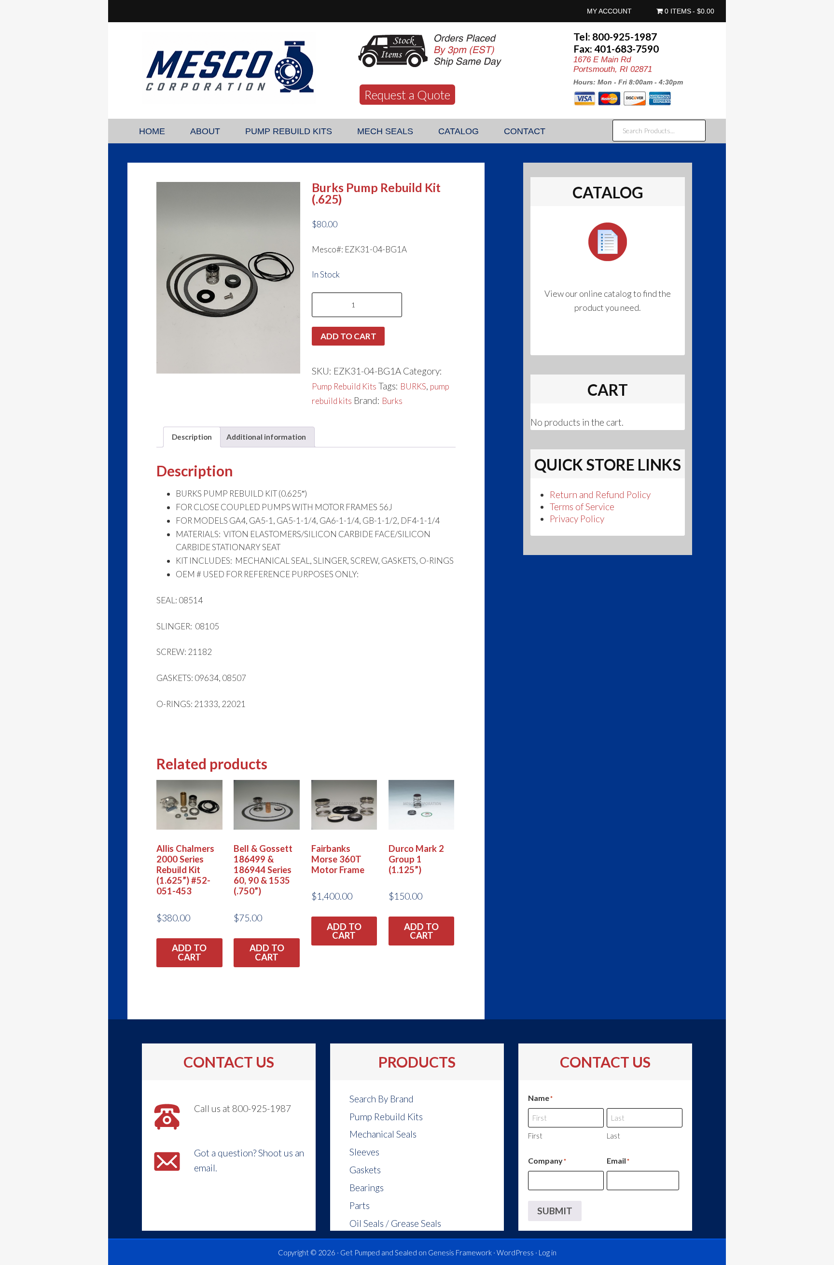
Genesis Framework (460, 1252)
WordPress (515, 1252)
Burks (392, 401)
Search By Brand (381, 1098)
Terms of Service (582, 506)
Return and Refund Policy (600, 494)
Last (613, 1135)
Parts (359, 1205)
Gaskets (365, 1169)
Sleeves (364, 1151)
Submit (554, 1210)
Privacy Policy (577, 518)
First (535, 1135)
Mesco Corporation (229, 68)
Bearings (366, 1187)
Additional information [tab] (266, 436)
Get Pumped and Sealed (378, 1252)
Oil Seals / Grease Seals (395, 1223)
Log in (547, 1252)
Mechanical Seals (383, 1134)
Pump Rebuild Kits (344, 386)
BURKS (413, 386)
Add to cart (348, 336)
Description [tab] (192, 436)
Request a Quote (407, 94)
